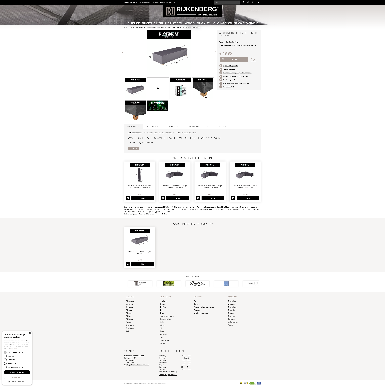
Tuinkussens (129, 319)
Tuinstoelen (129, 313)
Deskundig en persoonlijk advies (235, 76)
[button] (17, 382)
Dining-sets (129, 307)
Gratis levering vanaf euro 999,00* (236, 83)
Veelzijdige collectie (230, 80)
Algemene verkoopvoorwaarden (204, 307)
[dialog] (17, 358)
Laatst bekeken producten (192, 223)
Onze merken (192, 276)
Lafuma (162, 325)
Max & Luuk (163, 334)
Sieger (162, 331)
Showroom (193, 126)
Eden (161, 310)
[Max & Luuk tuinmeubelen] (255, 284)
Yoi (161, 328)
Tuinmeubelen (130, 301)
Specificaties (152, 126)
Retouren (197, 310)
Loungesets (231, 304)
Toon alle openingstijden (168, 375)
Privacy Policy (151, 383)
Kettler (162, 322)
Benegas (162, 304)
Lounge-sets (129, 304)
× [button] (30, 333)
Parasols (128, 322)
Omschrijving (133, 126)
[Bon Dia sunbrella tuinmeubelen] (197, 284)
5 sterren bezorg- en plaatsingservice (237, 73)
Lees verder (13, 348)
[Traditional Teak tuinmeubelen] (140, 284)
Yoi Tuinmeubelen (233, 322)
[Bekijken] (258, 2)
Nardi (161, 337)
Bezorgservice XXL (173, 126)
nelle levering (229, 69)
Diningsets (231, 319)
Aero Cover (163, 301)
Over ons (197, 304)
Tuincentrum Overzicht (160, 383)
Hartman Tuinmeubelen (167, 316)
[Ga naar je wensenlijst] (253, 2)
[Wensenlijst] (253, 2)
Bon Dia (162, 343)
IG (248, 2)
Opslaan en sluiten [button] (17, 372)
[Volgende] (216, 52)
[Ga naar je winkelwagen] (258, 2)
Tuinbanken (129, 316)
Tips (195, 301)
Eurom (162, 313)
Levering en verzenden (201, 313)
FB (243, 2)
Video (208, 126)
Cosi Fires (163, 307)
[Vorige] (122, 52)
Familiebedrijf (228, 87)
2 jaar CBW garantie (230, 66)
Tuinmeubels (232, 301)
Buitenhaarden (130, 325)
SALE (127, 331)
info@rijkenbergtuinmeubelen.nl (137, 365)
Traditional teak (164, 340)
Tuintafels (129, 310)
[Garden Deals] (169, 284)
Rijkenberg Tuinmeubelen (134, 356)
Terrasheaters (130, 328)
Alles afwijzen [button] (17, 377)
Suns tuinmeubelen (166, 319)
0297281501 (130, 363)
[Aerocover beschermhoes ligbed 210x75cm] (169, 52)
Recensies (223, 126)
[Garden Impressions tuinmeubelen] (226, 284)
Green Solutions (143, 383)
